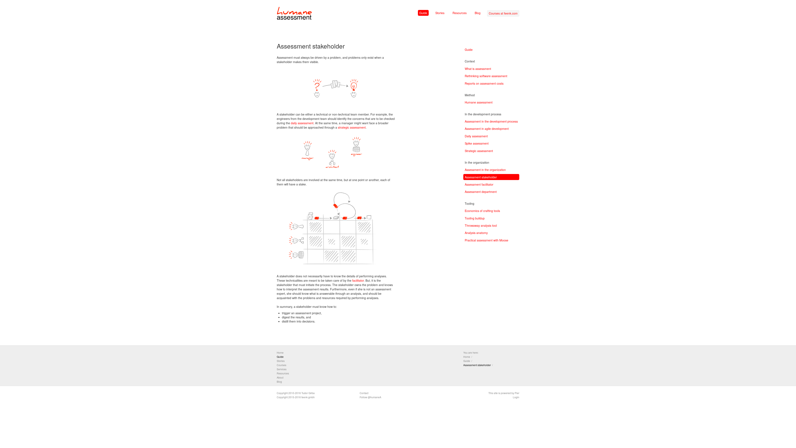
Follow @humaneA (370, 397)
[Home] (294, 14)
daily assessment (302, 123)
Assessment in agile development (487, 129)
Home (280, 352)
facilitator (358, 280)
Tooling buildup (475, 218)
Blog (478, 13)
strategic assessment (352, 127)
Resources (460, 13)
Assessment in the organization (485, 170)
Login (516, 397)
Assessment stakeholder (481, 177)
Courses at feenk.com (503, 13)
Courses (281, 365)
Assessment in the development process (491, 121)
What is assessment (478, 69)
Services (281, 369)
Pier (517, 393)
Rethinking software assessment (486, 76)
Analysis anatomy (476, 233)
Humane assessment (479, 102)
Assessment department (481, 192)
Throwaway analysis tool (481, 225)
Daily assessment (476, 136)
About (280, 377)
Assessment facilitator (479, 184)
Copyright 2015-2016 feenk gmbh (296, 397)
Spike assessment (477, 143)
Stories (439, 13)
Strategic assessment (479, 151)
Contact (364, 393)
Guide (423, 13)
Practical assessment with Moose (486, 240)
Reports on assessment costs (484, 83)
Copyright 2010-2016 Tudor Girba (296, 393)
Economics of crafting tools (482, 211)
